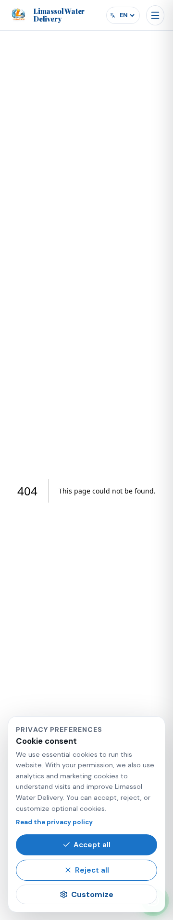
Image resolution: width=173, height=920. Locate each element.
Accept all (92, 845)
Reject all (92, 870)
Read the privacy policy (54, 822)
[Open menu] (155, 15)
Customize (92, 894)
